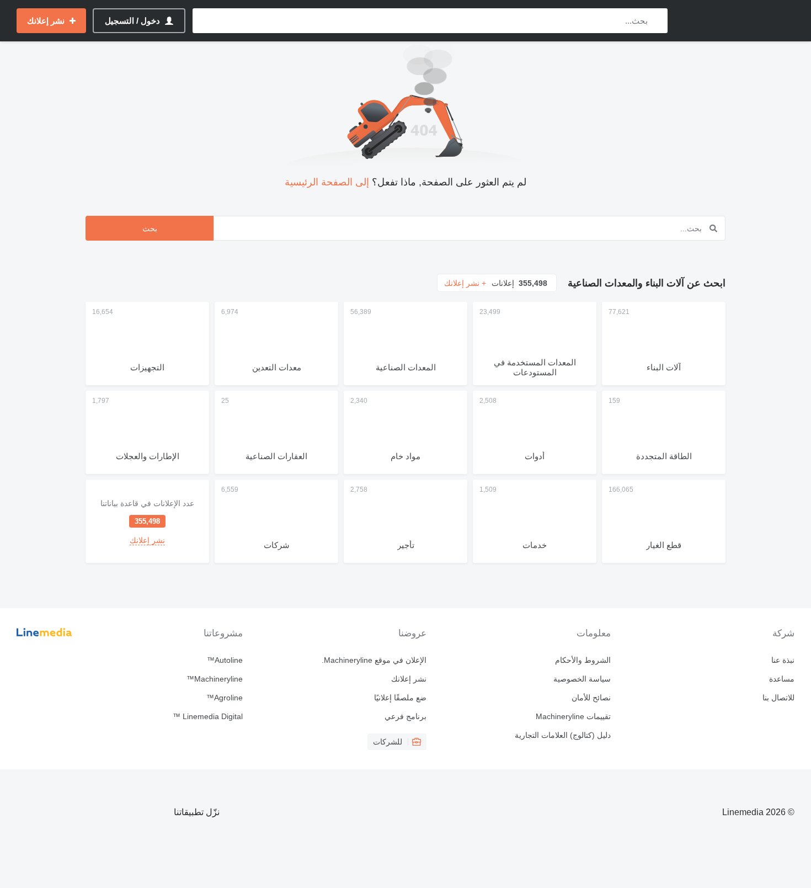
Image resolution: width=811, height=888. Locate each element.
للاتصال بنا (778, 697)
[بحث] (657, 21)
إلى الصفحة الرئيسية (327, 182)
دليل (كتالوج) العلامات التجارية (562, 735)
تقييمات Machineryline (573, 716)
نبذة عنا (782, 660)
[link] (147, 521)
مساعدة (781, 678)
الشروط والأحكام (582, 660)
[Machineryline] (736, 21)
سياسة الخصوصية (581, 678)
